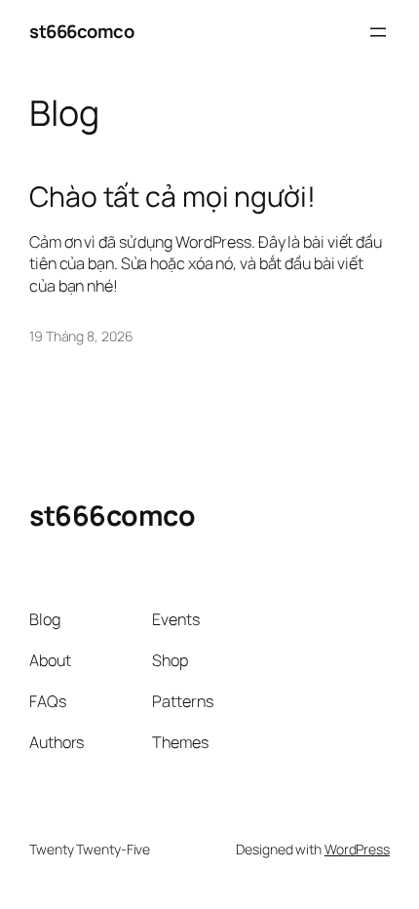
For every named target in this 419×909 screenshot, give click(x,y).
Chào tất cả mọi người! (172, 197)
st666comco (81, 31)
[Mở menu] (378, 32)
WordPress (357, 849)
